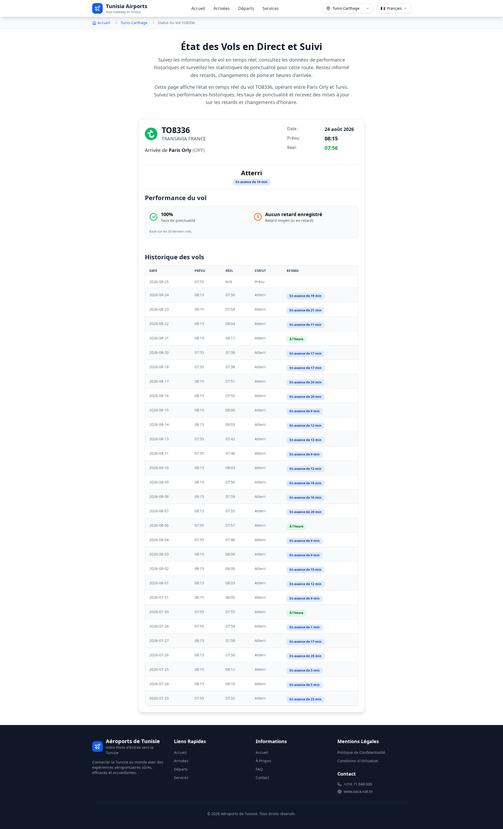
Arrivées (222, 8)
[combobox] (348, 8)
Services (271, 8)
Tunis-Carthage (134, 22)
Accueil (198, 8)
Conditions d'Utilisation (357, 760)
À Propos (263, 760)
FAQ (259, 769)
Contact (262, 777)
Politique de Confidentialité (361, 752)
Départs (246, 8)
